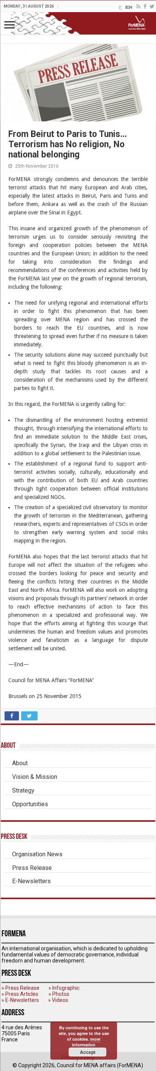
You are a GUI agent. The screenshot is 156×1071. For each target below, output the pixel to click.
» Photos (58, 994)
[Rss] (138, 6)
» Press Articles (20, 994)
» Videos (58, 1000)
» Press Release (20, 988)
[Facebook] (145, 6)
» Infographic (64, 988)
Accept (87, 1052)
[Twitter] (152, 6)
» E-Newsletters (20, 1000)
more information (86, 1041)
